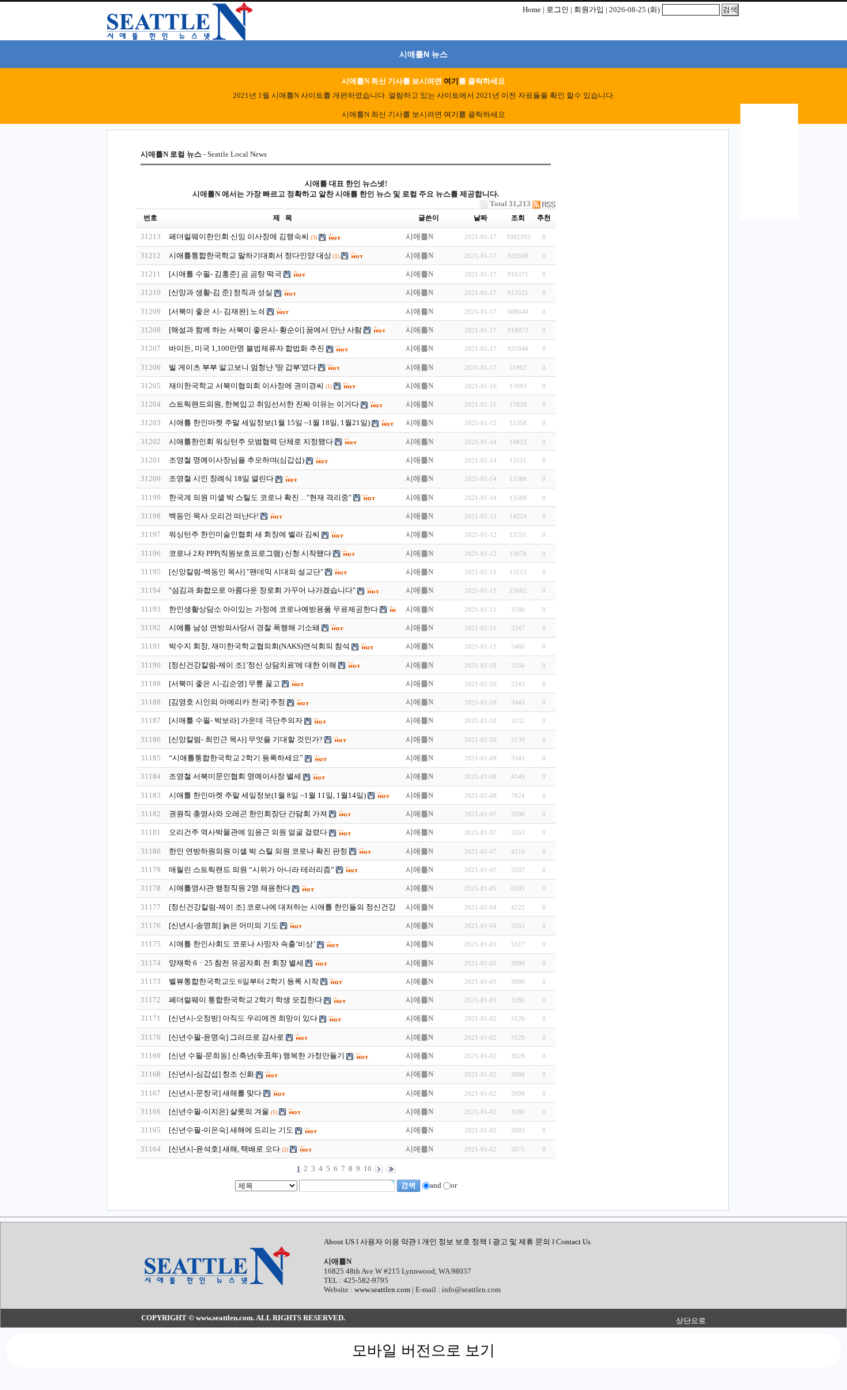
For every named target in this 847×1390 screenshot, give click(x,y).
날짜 (480, 218)
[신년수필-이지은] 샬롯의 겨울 (219, 1111)
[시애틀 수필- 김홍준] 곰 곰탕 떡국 (225, 274)
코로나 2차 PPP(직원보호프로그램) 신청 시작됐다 (250, 553)
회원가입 (589, 9)
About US (340, 1241)
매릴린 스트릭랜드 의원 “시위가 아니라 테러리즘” (251, 869)
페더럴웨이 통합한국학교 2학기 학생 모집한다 (245, 999)
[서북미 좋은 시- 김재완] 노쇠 (217, 311)
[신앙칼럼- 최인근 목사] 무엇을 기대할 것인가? (246, 739)
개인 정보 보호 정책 (454, 1241)
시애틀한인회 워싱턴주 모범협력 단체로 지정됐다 (251, 441)
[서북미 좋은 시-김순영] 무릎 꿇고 (225, 683)
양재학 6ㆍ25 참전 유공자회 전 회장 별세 (236, 963)
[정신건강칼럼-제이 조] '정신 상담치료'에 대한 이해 (253, 665)
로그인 (557, 9)
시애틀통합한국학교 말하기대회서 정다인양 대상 (251, 255)
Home (532, 9)
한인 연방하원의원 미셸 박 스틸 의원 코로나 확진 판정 (258, 851)
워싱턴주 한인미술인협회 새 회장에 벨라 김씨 (244, 534)
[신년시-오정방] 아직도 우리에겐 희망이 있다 (243, 1018)
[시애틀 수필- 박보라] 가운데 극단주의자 (235, 720)
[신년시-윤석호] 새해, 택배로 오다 (224, 1149)
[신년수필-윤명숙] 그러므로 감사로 (226, 1037)
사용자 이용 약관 (389, 1241)
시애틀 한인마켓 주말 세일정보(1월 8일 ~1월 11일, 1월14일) (267, 795)
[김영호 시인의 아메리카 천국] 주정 (227, 702)
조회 (518, 218)
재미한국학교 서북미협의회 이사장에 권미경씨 (246, 385)
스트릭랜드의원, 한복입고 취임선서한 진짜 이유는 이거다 (264, 404)
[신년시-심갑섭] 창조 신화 (211, 1074)
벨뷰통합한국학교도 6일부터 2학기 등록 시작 (244, 981)
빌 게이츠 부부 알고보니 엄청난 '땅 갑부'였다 (243, 367)
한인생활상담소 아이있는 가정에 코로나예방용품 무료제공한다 (273, 609)
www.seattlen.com (382, 1289)
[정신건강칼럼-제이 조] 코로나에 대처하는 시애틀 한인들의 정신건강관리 (291, 907)
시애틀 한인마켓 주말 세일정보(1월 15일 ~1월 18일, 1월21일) (269, 422)
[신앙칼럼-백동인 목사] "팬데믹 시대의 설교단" (246, 571)
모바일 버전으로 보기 (423, 1350)
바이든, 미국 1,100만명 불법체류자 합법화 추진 (246, 348)
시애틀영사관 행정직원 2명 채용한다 (229, 888)
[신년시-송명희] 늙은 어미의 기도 (223, 925)
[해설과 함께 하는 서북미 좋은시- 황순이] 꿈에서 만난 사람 (266, 329)
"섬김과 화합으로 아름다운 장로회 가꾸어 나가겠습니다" (263, 590)
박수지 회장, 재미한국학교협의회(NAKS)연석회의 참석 (259, 646)
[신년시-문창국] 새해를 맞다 (215, 1093)
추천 (544, 218)
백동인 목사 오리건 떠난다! (214, 516)
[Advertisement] (634, 221)
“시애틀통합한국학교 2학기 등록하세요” (236, 757)
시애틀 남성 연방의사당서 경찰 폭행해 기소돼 (244, 627)
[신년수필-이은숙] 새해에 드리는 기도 (231, 1130)
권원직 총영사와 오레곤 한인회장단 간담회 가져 (249, 813)
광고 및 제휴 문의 (521, 1241)
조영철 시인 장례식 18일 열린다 (221, 478)
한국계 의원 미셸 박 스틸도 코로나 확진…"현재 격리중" (260, 497)
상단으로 (691, 1320)
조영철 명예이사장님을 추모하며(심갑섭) (236, 460)
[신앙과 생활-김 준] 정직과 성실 (221, 292)
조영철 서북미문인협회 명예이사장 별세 (235, 776)
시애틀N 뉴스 (423, 54)
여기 (451, 81)
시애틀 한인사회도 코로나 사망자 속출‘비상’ (242, 944)
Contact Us (573, 1241)
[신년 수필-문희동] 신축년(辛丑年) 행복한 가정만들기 (257, 1055)
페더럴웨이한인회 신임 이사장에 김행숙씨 (239, 236)
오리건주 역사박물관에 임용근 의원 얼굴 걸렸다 (248, 832)
